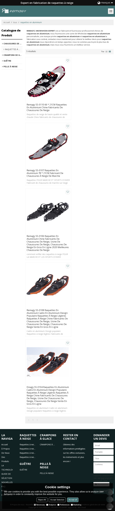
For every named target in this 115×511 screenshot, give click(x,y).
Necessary (40, 505)
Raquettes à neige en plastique (28, 444)
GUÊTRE (23, 469)
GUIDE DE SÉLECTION (6, 476)
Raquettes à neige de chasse (28, 457)
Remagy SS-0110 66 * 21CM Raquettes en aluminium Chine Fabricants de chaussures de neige (47, 107)
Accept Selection (57, 500)
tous (15, 22)
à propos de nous (5, 450)
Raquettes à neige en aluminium (28, 448)
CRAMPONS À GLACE (48, 444)
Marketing (77, 505)
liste (106, 51)
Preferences (65, 505)
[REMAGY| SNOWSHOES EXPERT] (14, 10)
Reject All (42, 500)
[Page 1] (28, 420)
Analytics (52, 505)
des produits (5, 459)
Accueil (7, 22)
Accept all (73, 500)
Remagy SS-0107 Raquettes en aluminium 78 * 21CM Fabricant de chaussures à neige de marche (45, 173)
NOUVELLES (7, 482)
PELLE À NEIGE (47, 473)
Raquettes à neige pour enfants (28, 453)
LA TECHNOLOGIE (7, 467)
